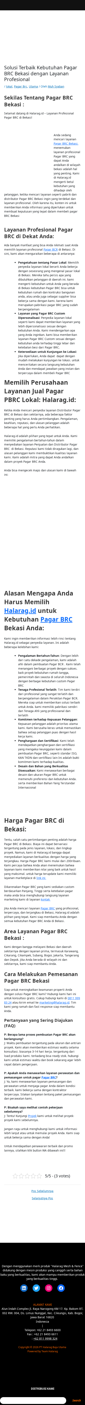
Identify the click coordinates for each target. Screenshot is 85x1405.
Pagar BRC (56, 619)
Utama (33, 86)
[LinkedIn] (24, 1288)
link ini (41, 878)
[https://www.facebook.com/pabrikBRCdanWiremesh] (61, 1288)
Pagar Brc (20, 86)
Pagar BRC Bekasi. (66, 143)
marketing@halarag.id (54, 1002)
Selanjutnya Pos (42, 1198)
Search (76, 1400)
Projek (32, 1116)
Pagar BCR (51, 249)
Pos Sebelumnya (42, 1191)
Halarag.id (20, 610)
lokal (9, 86)
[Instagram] (48, 1288)
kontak (46, 899)
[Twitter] (36, 1288)
